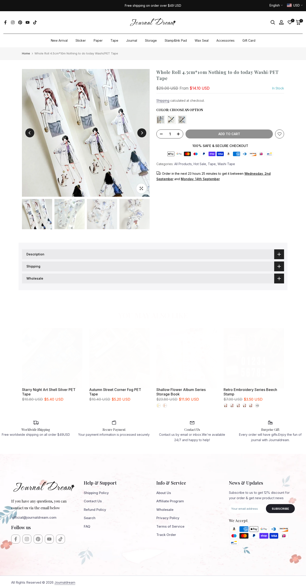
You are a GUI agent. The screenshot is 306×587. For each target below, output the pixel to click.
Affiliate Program (170, 501)
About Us (163, 493)
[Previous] (29, 132)
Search (89, 518)
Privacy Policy (167, 518)
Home (26, 53)
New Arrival (59, 40)
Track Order (166, 535)
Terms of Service (170, 526)
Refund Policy (95, 509)
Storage (151, 40)
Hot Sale (200, 164)
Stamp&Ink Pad (176, 40)
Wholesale (164, 509)
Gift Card (248, 40)
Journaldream (64, 582)
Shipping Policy (96, 493)
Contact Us (93, 501)
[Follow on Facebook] (5, 22)
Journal (131, 40)
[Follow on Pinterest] (20, 22)
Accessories (225, 40)
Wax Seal (202, 40)
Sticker (80, 40)
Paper (98, 40)
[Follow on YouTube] (28, 22)
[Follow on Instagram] (13, 22)
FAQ (87, 526)
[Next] (141, 132)
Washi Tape (226, 164)
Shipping (162, 100)
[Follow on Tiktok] (35, 22)
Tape (114, 40)
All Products (183, 164)
